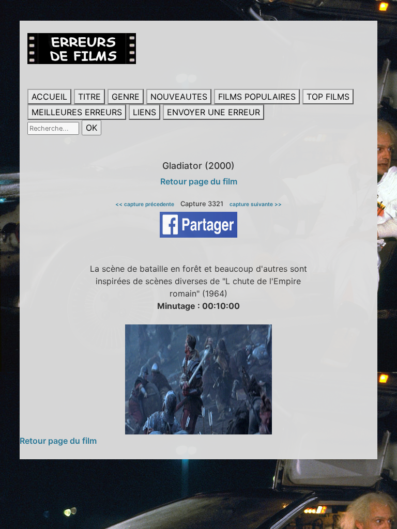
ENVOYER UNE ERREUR (213, 112)
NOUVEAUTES (178, 96)
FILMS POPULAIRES (257, 96)
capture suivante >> (256, 204)
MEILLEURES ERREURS (77, 112)
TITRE (89, 96)
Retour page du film (198, 181)
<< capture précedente (144, 204)
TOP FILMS (328, 96)
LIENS (144, 112)
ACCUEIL (49, 96)
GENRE (126, 96)
